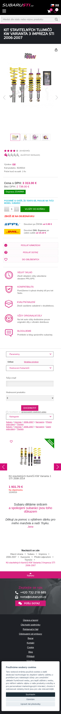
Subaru (9, 422)
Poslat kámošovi (30, 245)
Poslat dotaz (30, 252)
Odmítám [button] (30, 699)
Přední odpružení (42, 557)
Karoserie (40, 422)
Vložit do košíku (35, 209)
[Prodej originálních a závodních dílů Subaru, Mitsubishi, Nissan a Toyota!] (18, 5)
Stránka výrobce (31, 362)
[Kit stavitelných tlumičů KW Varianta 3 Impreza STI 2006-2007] (30, 85)
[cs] (52, 5)
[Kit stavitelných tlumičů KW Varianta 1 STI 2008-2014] (30, 456)
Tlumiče (20, 424)
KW (14, 164)
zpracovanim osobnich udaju (33, 412)
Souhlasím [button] (30, 694)
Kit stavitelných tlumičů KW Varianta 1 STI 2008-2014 (30, 477)
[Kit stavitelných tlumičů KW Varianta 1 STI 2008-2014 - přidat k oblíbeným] (11, 441)
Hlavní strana (16, 554)
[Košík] (49, 11)
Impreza (17, 422)
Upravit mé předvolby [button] (30, 704)
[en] (57, 5)
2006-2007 (29, 422)
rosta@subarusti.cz (33, 597)
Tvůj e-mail (11, 378)
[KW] (30, 59)
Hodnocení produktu (15, 392)
